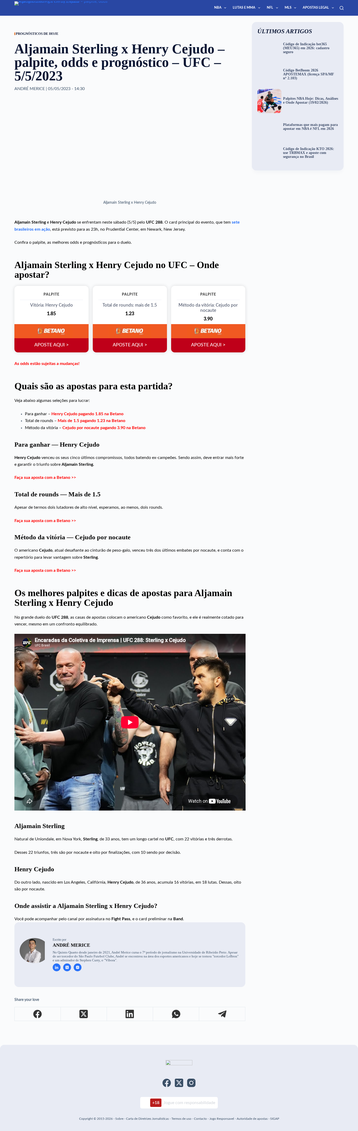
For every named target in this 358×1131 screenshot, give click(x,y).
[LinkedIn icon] (57, 967)
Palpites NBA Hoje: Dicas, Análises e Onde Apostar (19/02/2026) (310, 100)
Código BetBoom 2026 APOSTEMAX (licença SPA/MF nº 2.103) (308, 74)
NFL (270, 7)
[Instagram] (191, 1083)
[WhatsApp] (176, 1014)
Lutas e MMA (244, 7)
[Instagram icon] (78, 967)
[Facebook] (38, 1014)
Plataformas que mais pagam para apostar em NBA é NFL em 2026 (310, 127)
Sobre (119, 1118)
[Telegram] (222, 1014)
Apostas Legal (316, 7)
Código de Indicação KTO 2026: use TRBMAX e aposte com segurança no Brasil (308, 153)
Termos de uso (181, 1118)
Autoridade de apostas (252, 1118)
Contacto (200, 1118)
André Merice (71, 945)
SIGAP (274, 1118)
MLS (288, 7)
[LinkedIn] (130, 1014)
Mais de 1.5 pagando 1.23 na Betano (91, 421)
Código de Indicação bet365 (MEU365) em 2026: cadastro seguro (306, 48)
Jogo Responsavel (222, 1118)
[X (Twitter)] (84, 1014)
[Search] (342, 8)
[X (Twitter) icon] (67, 967)
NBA (217, 7)
